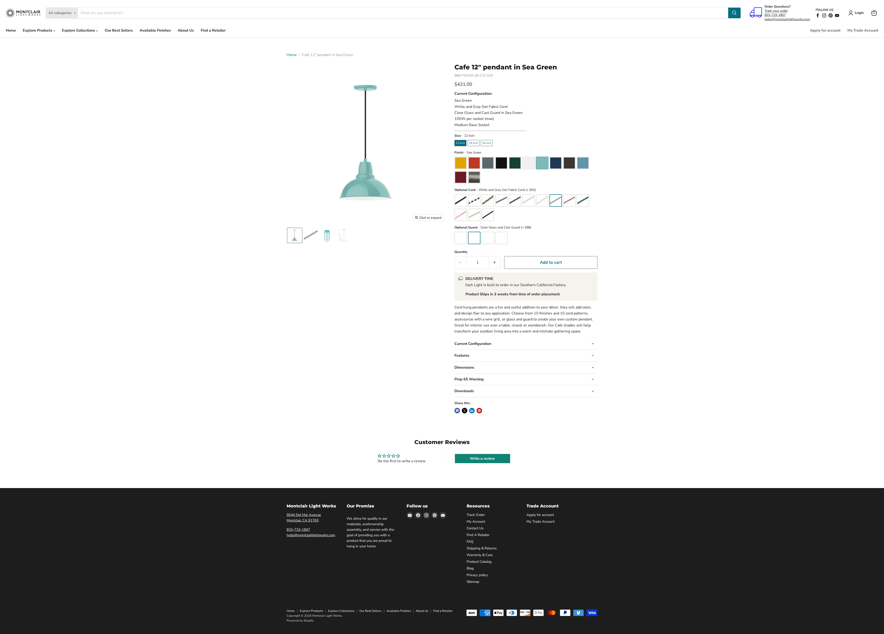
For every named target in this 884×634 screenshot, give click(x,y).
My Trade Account (862, 30)
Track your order (776, 11)
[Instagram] (824, 15)
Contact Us (475, 528)
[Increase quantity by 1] (494, 262)
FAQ (470, 541)
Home (11, 30)
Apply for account (825, 30)
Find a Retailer (213, 30)
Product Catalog (479, 561)
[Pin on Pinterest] (479, 410)
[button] (857, 13)
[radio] (460, 143)
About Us (186, 30)
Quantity (460, 252)
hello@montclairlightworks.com (787, 19)
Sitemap (473, 581)
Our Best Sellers (119, 30)
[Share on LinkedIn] (472, 410)
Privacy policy (477, 575)
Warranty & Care (480, 555)
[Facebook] (818, 15)
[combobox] (403, 13)
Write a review (482, 458)
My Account (476, 521)
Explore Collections (79, 30)
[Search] (734, 13)
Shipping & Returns (482, 548)
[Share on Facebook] (457, 410)
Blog (470, 568)
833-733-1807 (775, 15)
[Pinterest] (831, 15)
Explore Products (38, 30)
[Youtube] (837, 15)
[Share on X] (464, 410)
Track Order (476, 515)
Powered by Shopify (300, 621)
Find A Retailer (478, 535)
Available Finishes (155, 30)
